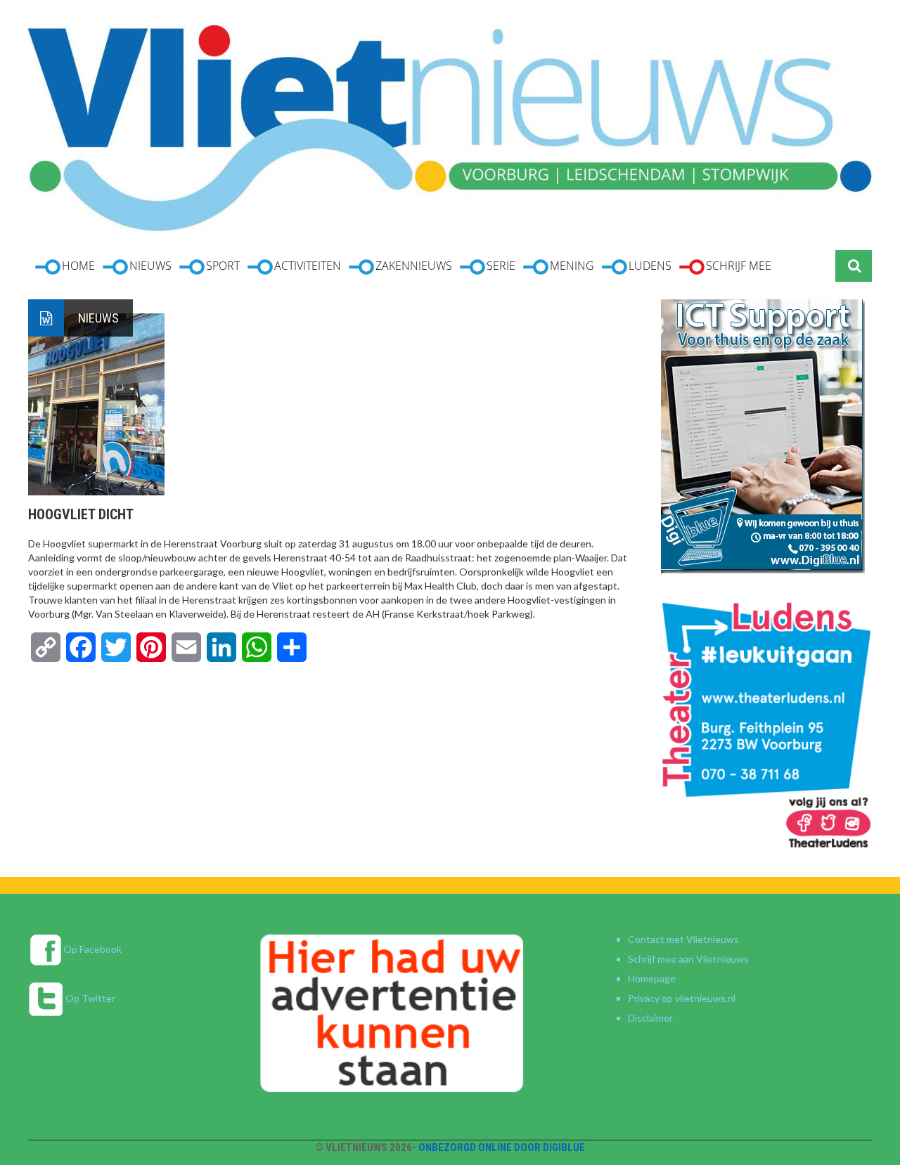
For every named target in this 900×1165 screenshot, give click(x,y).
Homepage (652, 978)
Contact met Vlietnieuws (683, 939)
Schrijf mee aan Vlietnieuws (688, 959)
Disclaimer (650, 1018)
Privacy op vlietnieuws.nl (681, 998)
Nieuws (98, 318)
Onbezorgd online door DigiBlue (501, 1147)
